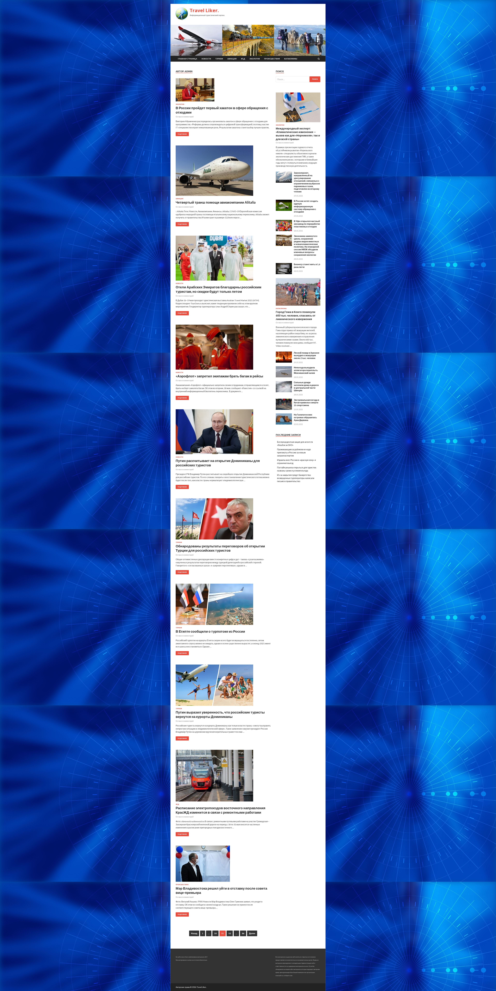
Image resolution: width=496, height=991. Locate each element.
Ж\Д (243, 59)
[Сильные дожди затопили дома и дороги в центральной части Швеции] (284, 391)
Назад (194, 933)
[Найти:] (298, 79)
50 (215, 933)
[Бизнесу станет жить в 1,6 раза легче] (284, 273)
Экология (255, 59)
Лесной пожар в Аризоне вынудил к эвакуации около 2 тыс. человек (306, 355)
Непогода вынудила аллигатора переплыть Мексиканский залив (306, 370)
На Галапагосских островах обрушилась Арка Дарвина (305, 417)
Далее (252, 933)
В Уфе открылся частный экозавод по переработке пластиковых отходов (307, 224)
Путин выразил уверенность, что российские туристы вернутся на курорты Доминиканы (220, 714)
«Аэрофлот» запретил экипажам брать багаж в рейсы (219, 376)
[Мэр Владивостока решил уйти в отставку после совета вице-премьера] (223, 865)
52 (229, 933)
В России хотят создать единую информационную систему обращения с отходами (306, 206)
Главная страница (187, 59)
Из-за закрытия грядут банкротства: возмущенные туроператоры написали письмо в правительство (295, 478)
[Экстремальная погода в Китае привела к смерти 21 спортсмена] (284, 409)
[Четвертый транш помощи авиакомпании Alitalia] (223, 171)
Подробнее (182, 134)
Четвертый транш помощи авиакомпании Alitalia (216, 202)
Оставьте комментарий (184, 117)
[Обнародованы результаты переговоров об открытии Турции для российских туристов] (223, 520)
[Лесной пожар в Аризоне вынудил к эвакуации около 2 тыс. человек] (284, 362)
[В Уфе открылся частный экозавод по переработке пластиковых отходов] (284, 230)
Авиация (232, 59)
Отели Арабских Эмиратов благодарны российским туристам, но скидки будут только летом (218, 289)
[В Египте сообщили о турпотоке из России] (223, 605)
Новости (206, 59)
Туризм (219, 59)
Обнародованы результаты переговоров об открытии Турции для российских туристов (220, 548)
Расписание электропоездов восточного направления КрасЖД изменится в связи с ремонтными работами (220, 810)
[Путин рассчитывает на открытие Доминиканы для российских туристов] (223, 432)
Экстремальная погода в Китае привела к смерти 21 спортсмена (306, 403)
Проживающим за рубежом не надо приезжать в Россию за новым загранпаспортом (294, 452)
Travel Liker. (204, 10)
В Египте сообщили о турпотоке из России (210, 631)
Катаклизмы (290, 59)
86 (243, 933)
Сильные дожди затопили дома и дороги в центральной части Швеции (306, 386)
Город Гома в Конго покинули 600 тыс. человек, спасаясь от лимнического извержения (295, 315)
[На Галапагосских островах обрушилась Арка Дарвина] (284, 423)
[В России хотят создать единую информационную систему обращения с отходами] (284, 210)
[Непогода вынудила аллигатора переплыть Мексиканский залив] (284, 376)
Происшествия (272, 59)
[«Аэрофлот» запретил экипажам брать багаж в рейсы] (223, 348)
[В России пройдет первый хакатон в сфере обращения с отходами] (223, 90)
